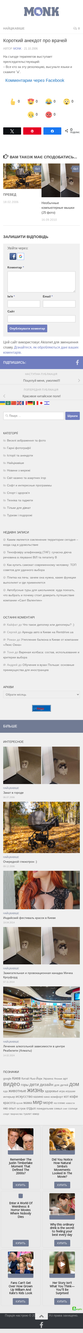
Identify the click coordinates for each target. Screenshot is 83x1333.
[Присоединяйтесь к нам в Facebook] (77, 362)
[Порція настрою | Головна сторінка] (41, 11)
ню (5, 1108)
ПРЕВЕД (9, 194)
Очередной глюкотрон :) (20, 861)
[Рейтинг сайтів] (41, 710)
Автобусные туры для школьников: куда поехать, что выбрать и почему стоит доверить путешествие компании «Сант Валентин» (39, 595)
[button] (13, 258)
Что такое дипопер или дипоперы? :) (48, 624)
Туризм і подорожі (19, 515)
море (48, 1102)
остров (21, 1108)
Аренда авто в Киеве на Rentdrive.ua (47, 632)
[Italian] (36, 403)
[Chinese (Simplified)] (14, 403)
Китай (25, 1078)
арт (65, 1078)
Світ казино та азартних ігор (26, 478)
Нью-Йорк (36, 1078)
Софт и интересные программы (29, 485)
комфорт (57, 1096)
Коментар (15, 267)
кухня (19, 1103)
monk (17, 48)
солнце (72, 1108)
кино (47, 1096)
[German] (30, 403)
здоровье (51, 1091)
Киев (16, 1078)
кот (66, 1096)
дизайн (46, 1084)
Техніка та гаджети (20, 500)
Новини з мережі (18, 470)
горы (25, 1084)
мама (27, 1102)
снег (65, 1108)
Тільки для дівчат (19, 507)
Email (48, 296)
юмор (36, 1113)
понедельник (45, 1108)
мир (37, 1102)
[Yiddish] (47, 403)
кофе (74, 1096)
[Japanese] (41, 403)
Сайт (11, 311)
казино (38, 1096)
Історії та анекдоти (20, 455)
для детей (61, 1084)
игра (62, 1091)
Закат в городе (13, 792)
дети (34, 1084)
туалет (27, 1113)
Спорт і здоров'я (18, 492)
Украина (48, 1078)
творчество (16, 1113)
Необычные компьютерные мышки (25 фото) (58, 207)
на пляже (59, 1102)
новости (70, 1103)
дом (74, 1084)
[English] (19, 403)
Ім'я (11, 296)
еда (5, 1091)
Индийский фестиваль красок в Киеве (29, 918)
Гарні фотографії (19, 448)
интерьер (9, 1096)
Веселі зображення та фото (26, 440)
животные (17, 1091)
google (7, 1078)
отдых (31, 1108)
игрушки (70, 1091)
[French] (25, 403)
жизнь (35, 1089)
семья (58, 1108)
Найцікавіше (13, 28)
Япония (58, 1078)
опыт (12, 1108)
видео (11, 1083)
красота (9, 1102)
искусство (24, 1096)
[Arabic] (8, 403)
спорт (6, 1113)
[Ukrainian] (3, 403)
